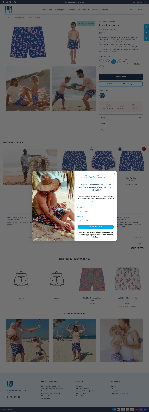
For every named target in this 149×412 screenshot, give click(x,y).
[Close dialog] (114, 173)
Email (80, 207)
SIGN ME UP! (96, 227)
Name (80, 216)
